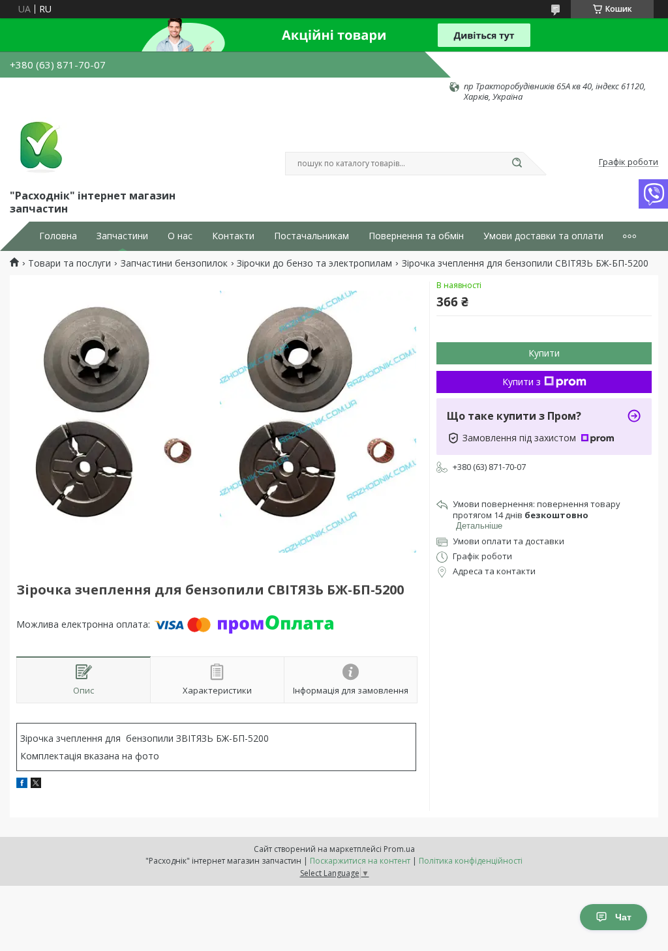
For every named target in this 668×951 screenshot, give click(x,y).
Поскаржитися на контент (360, 860)
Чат (623, 917)
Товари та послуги (69, 263)
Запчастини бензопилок (174, 263)
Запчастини (122, 236)
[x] (36, 784)
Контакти (233, 236)
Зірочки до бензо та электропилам (314, 263)
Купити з (521, 381)
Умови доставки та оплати (543, 236)
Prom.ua (399, 849)
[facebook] (21, 784)
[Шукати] (517, 163)
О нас (180, 236)
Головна (58, 236)
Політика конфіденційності (471, 860)
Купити (544, 353)
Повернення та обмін (416, 236)
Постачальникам (311, 236)
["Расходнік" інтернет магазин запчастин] (39, 144)
